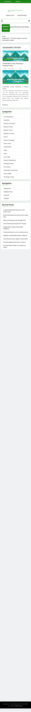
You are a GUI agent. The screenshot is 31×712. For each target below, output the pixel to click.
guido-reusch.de (7, 559)
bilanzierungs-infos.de (8, 427)
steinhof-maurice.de (8, 431)
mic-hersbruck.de (7, 471)
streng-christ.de (7, 469)
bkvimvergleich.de (7, 363)
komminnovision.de (8, 411)
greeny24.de (6, 336)
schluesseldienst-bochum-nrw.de (12, 456)
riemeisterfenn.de (7, 512)
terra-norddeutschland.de (9, 584)
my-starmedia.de (7, 499)
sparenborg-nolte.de (8, 417)
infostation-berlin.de (8, 409)
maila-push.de (6, 328)
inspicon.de (5, 671)
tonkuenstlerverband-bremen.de (11, 665)
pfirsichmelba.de (7, 623)
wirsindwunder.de (7, 322)
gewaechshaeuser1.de (8, 380)
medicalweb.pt (6, 262)
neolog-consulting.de (8, 483)
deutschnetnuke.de (7, 551)
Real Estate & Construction (11, 170)
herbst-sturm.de (7, 667)
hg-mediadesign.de (8, 368)
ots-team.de (5, 433)
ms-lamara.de (6, 334)
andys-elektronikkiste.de (9, 289)
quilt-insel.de (6, 384)
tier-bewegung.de (7, 421)
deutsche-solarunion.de (9, 285)
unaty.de (4, 281)
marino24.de (6, 466)
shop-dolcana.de (7, 634)
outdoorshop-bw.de (8, 388)
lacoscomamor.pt (7, 266)
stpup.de (4, 598)
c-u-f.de (4, 662)
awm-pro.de (6, 306)
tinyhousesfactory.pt (8, 267)
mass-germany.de (7, 353)
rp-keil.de (5, 314)
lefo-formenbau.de (7, 297)
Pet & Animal (7, 167)
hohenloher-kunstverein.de (10, 574)
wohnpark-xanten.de (8, 378)
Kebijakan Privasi (8, 191)
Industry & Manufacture (10, 160)
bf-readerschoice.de (8, 576)
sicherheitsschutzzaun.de (9, 351)
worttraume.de (6, 273)
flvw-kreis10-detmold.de (9, 510)
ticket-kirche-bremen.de (9, 522)
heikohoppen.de (7, 398)
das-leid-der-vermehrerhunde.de (12, 514)
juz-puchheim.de (7, 500)
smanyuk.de (5, 341)
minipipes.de (6, 460)
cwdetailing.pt (6, 269)
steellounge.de (6, 271)
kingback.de (6, 399)
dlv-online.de (6, 464)
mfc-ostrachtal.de (7, 609)
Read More (5, 105)
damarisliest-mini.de (8, 452)
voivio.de (5, 539)
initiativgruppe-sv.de (8, 419)
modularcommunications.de (10, 438)
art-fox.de (5, 326)
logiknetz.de (6, 279)
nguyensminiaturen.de (8, 611)
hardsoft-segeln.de (7, 349)
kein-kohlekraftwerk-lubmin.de (11, 543)
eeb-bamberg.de (7, 592)
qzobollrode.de (6, 675)
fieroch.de (5, 359)
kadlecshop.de (6, 330)
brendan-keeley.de (7, 298)
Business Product (8, 126)
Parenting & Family (9, 163)
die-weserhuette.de (8, 567)
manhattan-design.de (8, 625)
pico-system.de (6, 518)
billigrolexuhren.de (7, 497)
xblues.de (5, 648)
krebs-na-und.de (7, 580)
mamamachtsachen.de (9, 491)
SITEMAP (6, 198)
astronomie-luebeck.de (9, 536)
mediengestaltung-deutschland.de (12, 287)
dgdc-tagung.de (7, 481)
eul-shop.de (5, 619)
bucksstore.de (6, 429)
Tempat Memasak (8, 59)
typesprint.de (6, 532)
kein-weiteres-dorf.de (8, 545)
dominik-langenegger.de (9, 462)
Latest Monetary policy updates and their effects (15, 239)
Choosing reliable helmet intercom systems (14, 242)
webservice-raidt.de (8, 600)
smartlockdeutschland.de (9, 477)
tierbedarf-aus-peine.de (9, 553)
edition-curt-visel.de (8, 339)
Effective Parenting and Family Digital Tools (14, 220)
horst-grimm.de (6, 367)
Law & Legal (7, 157)
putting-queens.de (7, 390)
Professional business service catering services (15, 232)
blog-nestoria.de (7, 337)
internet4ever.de (7, 590)
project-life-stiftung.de (9, 669)
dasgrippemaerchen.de (9, 627)
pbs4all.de (5, 458)
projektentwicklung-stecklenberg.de (13, 437)
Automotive (7, 120)
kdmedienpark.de (7, 382)
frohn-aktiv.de (6, 345)
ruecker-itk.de (6, 493)
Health (5, 150)
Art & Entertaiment (8, 116)
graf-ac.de (5, 283)
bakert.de (5, 370)
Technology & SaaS (9, 177)
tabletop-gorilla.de (7, 485)
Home (5, 153)
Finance (6, 136)
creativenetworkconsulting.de (11, 374)
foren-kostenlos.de (8, 578)
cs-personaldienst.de (8, 392)
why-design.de (6, 386)
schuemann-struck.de (8, 588)
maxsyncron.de (6, 549)
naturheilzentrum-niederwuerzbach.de (13, 557)
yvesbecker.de (6, 520)
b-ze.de (4, 534)
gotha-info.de (6, 656)
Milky (5, 68)
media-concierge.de (8, 663)
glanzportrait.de (7, 524)
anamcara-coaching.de (9, 487)
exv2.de (4, 502)
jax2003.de (5, 435)
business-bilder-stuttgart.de (10, 646)
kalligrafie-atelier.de (8, 685)
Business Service (8, 130)
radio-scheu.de (6, 361)
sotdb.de (4, 343)
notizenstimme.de (7, 275)
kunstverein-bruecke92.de (10, 516)
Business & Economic (9, 123)
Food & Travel (7, 143)
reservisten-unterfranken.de (10, 316)
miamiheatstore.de (7, 473)
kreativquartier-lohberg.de (10, 621)
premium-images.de (8, 425)
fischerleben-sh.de (7, 446)
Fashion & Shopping (9, 140)
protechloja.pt (6, 260)
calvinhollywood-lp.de (8, 561)
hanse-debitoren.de (8, 365)
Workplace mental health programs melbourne (15, 235)
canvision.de (6, 332)
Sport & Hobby (7, 173)
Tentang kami (7, 188)
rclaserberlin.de (6, 304)
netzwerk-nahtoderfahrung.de (11, 506)
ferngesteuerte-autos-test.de (10, 479)
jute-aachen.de (6, 555)
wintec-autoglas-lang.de (9, 347)
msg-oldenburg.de (7, 615)
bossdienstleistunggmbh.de (10, 293)
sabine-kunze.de (7, 613)
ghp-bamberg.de (7, 450)
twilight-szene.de (7, 495)
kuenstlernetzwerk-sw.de (9, 448)
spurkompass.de (7, 277)
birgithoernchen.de (7, 396)
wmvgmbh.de (6, 631)
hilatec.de (5, 318)
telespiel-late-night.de (8, 603)
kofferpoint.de (6, 569)
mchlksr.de (5, 413)
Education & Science (9, 133)
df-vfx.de (5, 582)
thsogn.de (5, 638)
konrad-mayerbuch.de (8, 454)
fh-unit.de (5, 302)
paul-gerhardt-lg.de (8, 636)
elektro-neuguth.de (8, 629)
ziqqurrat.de (5, 291)
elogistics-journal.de (8, 504)
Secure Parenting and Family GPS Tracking (14, 1)
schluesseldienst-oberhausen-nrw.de (13, 508)
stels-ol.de (5, 570)
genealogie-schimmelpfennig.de (11, 586)
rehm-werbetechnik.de (9, 372)
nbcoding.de (6, 320)
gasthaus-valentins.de (8, 468)
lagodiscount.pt (6, 264)
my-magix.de (6, 355)
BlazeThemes (19, 706)
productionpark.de (7, 357)
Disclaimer (6, 195)
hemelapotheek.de (7, 394)
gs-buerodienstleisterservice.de (11, 376)
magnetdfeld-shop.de (8, 324)
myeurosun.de (6, 295)
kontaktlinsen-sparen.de (9, 565)
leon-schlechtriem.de (8, 401)
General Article (7, 146)
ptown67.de (5, 547)
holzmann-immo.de (8, 673)
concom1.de (5, 632)
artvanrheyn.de (6, 423)
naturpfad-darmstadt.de (9, 300)
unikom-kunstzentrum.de (9, 415)
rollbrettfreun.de (7, 541)
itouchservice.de (7, 642)
